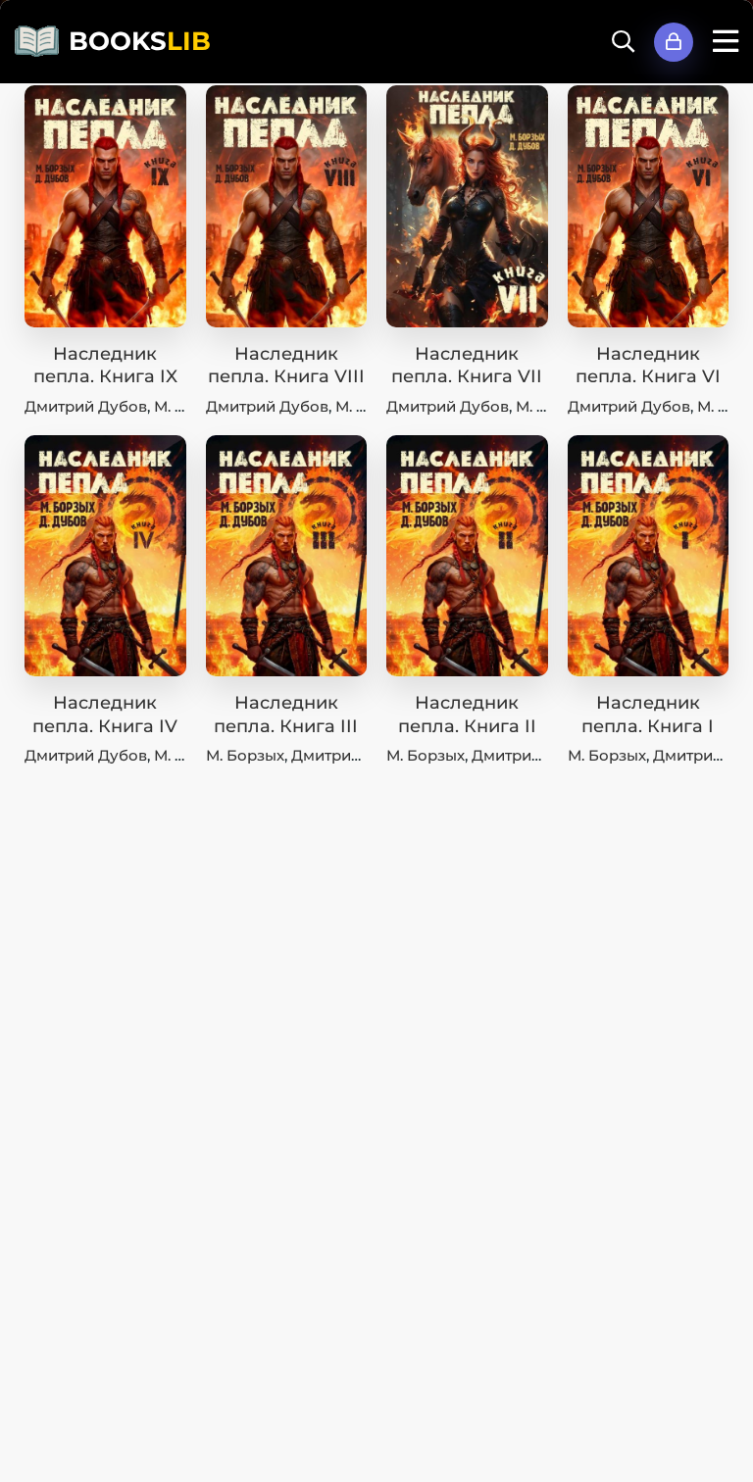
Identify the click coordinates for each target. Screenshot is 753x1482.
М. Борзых (245, 755)
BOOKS (140, 41)
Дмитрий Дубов (86, 406)
